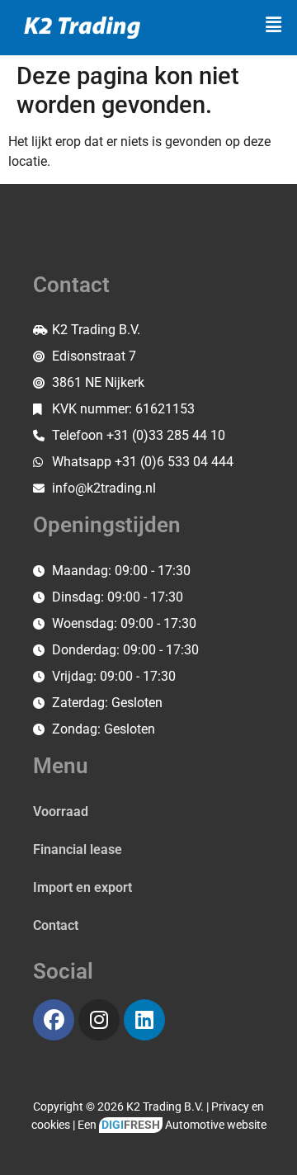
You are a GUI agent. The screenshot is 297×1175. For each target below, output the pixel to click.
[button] (274, 24)
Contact (55, 925)
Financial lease (77, 849)
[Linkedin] (144, 1020)
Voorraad (60, 811)
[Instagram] (99, 1020)
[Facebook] (53, 1020)
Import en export (82, 887)
